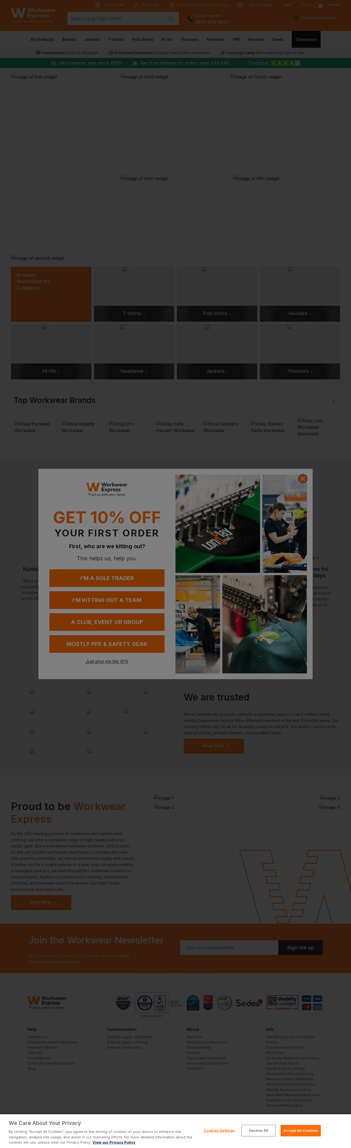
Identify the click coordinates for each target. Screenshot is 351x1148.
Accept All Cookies (301, 1130)
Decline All (258, 1130)
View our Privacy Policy (113, 1142)
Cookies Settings (219, 1130)
